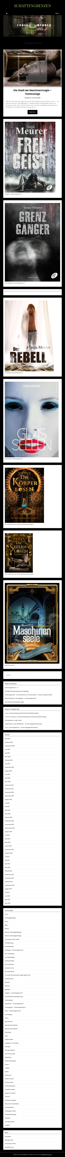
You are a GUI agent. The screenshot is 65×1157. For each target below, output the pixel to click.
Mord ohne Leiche (10, 1054)
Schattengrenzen (10, 1086)
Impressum (8, 1032)
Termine (7, 1096)
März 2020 (8, 756)
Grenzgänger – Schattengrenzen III (15, 1007)
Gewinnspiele (9, 1000)
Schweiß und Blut (10, 1089)
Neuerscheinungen (10, 1061)
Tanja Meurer (8, 724)
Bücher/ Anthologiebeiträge (13, 932)
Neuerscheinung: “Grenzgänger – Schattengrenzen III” (20, 698)
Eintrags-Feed (9, 1140)
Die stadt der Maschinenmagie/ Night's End (17, 975)
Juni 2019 (7, 764)
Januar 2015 (8, 846)
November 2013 (9, 878)
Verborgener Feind (10, 1111)
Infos (6, 1036)
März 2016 (7, 814)
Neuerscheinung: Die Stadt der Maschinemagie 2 (24, 713)
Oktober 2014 (9, 853)
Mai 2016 (7, 806)
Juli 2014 (7, 856)
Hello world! (18, 720)
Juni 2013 (7, 896)
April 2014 (7, 864)
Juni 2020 (7, 749)
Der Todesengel (9, 953)
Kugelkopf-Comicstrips (11, 1043)
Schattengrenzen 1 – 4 (11, 687)
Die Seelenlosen (9, 971)
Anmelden (8, 1136)
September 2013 (9, 885)
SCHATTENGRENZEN (32, 5)
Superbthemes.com (46, 1154)
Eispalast (7, 989)
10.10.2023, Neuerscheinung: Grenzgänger (17, 691)
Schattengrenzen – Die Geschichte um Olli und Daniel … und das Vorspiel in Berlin (28, 695)
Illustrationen (8, 1021)
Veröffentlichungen (10, 1114)
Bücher (7, 928)
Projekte (7, 1068)
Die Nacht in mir (9, 968)
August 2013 (8, 889)
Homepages (8, 1014)
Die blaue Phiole (9, 961)
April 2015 (7, 839)
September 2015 (10, 828)
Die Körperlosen (9, 964)
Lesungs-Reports (10, 1050)
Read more (32, 112)
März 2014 (7, 867)
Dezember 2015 (9, 821)
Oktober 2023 (9, 742)
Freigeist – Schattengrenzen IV (14, 993)
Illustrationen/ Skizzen (11, 1025)
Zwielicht (7, 1125)
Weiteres (7, 1118)
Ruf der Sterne (9, 1082)
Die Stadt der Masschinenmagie (14, 702)
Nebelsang (8, 1057)
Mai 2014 (7, 860)
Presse (7, 1064)
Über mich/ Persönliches (12, 1104)
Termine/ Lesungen (10, 1100)
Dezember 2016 (9, 792)
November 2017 (9, 789)
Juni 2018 (7, 774)
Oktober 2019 (8, 760)
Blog (6, 925)
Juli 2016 (7, 803)
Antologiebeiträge (10, 918)
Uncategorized (9, 1107)
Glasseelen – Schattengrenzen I (14, 1003)
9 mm (6, 914)
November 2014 (9, 849)
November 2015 (9, 824)
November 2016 (9, 796)
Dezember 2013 (9, 874)
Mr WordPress (9, 720)
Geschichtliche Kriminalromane (14, 996)
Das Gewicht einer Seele (12, 939)
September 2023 (10, 746)
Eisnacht (7, 982)
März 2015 (7, 842)
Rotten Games (9, 1079)
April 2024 (7, 738)
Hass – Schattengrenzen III (13, 1011)
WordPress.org (9, 1147)
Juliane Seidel (9, 1039)
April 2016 (7, 810)
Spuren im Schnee (10, 1093)
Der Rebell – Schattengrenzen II (14, 950)
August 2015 (8, 831)
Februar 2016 (8, 817)
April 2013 (7, 899)
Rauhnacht (8, 1075)
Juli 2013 (7, 892)
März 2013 (7, 903)
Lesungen (7, 1046)
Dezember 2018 (9, 767)
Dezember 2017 (9, 785)
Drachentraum (9, 979)
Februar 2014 (8, 871)
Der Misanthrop (9, 943)
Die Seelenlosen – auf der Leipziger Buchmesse (28, 724)
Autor (6, 921)
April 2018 (7, 778)
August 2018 (8, 771)
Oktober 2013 (8, 881)
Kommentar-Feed (10, 1143)
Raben (7, 1071)
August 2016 (8, 799)
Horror (6, 1018)
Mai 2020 (7, 753)
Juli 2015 (7, 835)
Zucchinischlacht (10, 1121)
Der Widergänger (10, 957)
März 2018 (7, 781)
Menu (57, 13)
